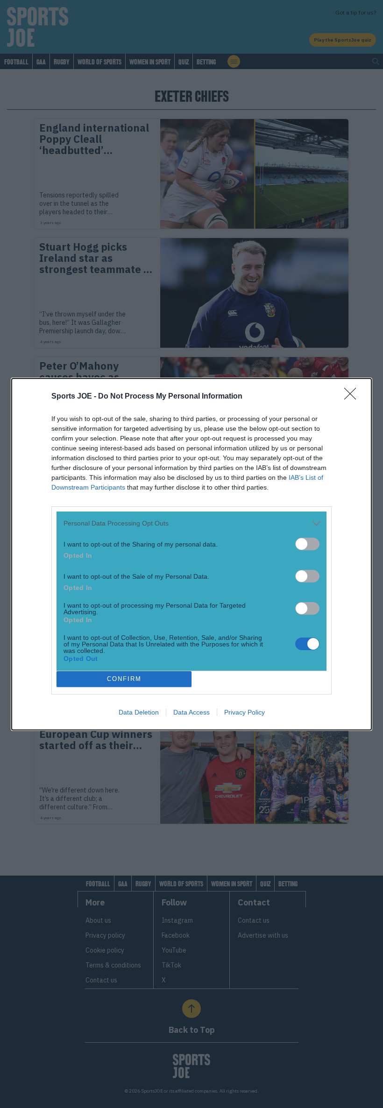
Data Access (191, 712)
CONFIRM (124, 678)
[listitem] (191, 523)
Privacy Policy (244, 712)
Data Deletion (139, 712)
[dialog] (191, 554)
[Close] (353, 397)
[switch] (307, 544)
